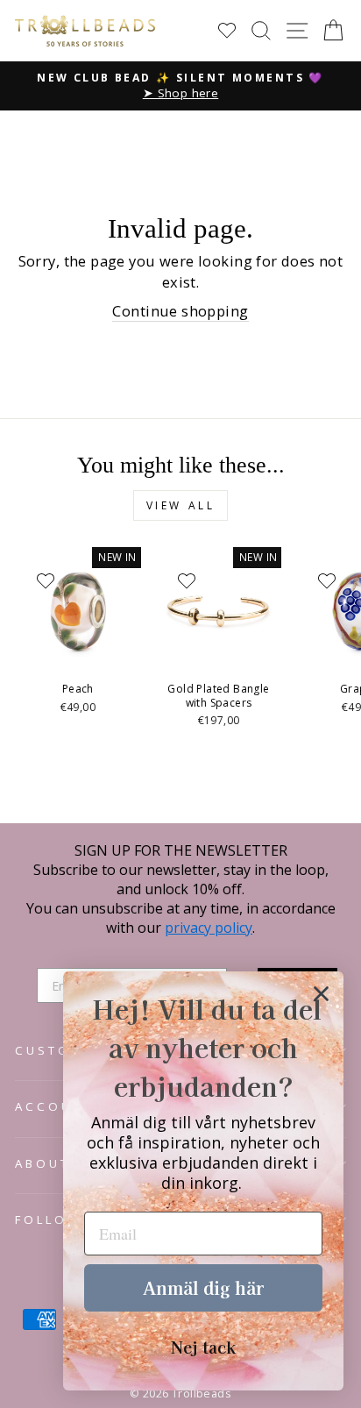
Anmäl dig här (203, 1287)
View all (181, 505)
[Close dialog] (321, 993)
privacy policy (208, 927)
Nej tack (203, 1346)
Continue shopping (180, 311)
